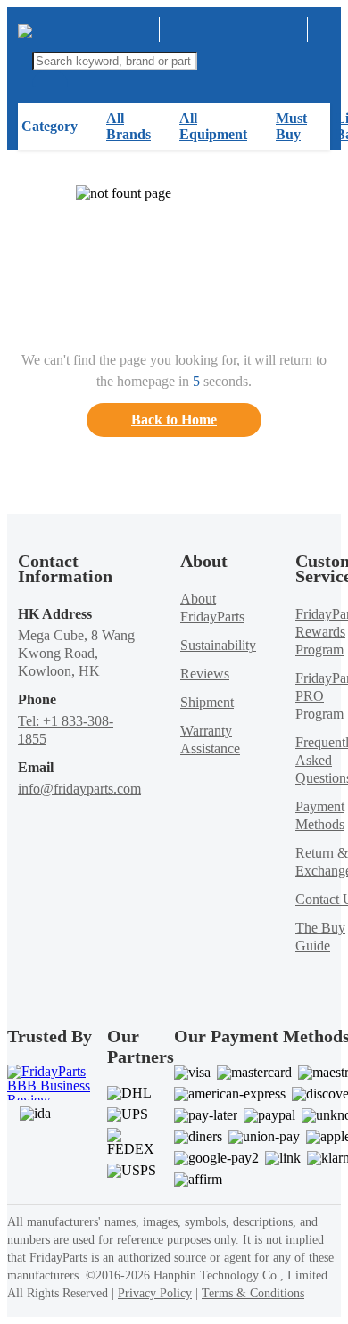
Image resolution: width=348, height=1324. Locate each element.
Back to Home (174, 419)
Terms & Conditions (253, 1293)
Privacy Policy (155, 1293)
